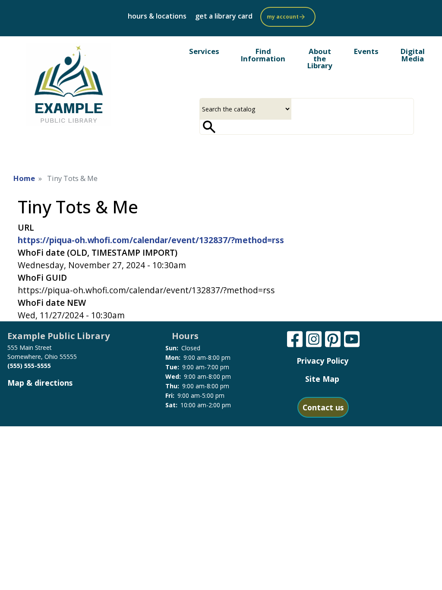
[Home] (68, 84)
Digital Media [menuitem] (413, 54)
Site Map (322, 379)
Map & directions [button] (40, 382)
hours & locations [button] (157, 16)
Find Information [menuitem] (263, 54)
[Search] (209, 127)
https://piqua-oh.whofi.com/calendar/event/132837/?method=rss (151, 240)
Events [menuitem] (366, 51)
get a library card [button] (224, 16)
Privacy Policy (322, 360)
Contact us (323, 407)
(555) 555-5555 (29, 366)
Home (24, 178)
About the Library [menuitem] (319, 58)
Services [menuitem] (204, 51)
